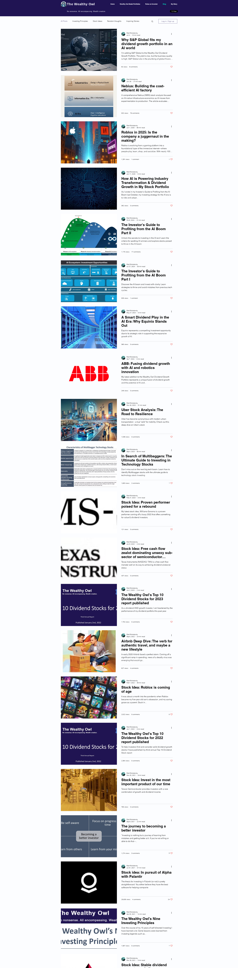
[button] (152, 21)
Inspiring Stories (132, 21)
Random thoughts (114, 21)
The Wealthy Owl (81, 4)
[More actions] (172, 33)
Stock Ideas (97, 21)
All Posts (64, 21)
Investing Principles (80, 21)
